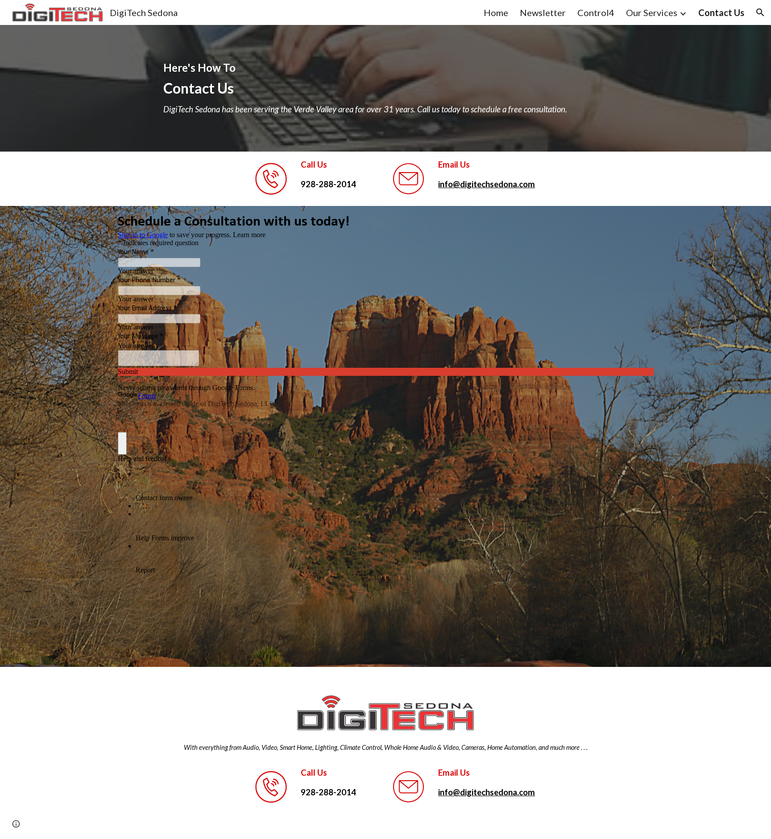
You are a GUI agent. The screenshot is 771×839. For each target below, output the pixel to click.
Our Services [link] (651, 12)
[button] (760, 12)
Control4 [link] (595, 12)
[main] (385, 88)
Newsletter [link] (543, 12)
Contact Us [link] (721, 12)
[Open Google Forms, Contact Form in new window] (639, 221)
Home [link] (496, 12)
